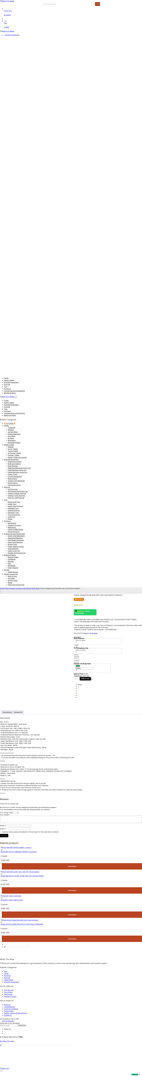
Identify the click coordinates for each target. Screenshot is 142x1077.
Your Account (9, 990)
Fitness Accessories (11, 574)
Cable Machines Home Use (17, 472)
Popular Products (10, 996)
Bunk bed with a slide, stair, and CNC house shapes (22, 876)
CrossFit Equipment (15, 476)
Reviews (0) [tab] (18, 712)
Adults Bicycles (13, 572)
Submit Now (22, 1025)
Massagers (12, 440)
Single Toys (12, 504)
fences (10, 519)
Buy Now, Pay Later (7, 1041)
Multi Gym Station (14, 464)
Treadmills (11, 428)
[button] (92, 679)
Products (12, 588)
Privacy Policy (9, 1011)
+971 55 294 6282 (8, 1021)
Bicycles (6, 570)
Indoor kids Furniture (15, 506)
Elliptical (11, 430)
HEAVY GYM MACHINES (16, 536)
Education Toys (13, 513)
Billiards (11, 447)
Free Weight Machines (16, 540)
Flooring (7, 384)
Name (3, 825)
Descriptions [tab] (7, 712)
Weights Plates (13, 557)
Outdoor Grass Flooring (16, 496)
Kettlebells (11, 566)
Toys (5, 387)
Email (2, 829)
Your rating (5, 813)
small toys (11, 517)
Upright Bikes (13, 432)
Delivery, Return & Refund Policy (15, 1013)
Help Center (8, 994)
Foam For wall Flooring (16, 498)
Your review (5, 815)
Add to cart (85, 678)
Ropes (10, 583)
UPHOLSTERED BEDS (15, 530)
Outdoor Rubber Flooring (17, 493)
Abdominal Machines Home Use (19, 468)
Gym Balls (11, 578)
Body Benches (13, 466)
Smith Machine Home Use (17, 470)
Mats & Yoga (12, 576)
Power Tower (12, 474)
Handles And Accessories (17, 553)
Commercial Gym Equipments (14, 391)
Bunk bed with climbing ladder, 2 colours (19, 852)
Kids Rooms (12, 523)
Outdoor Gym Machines (16, 481)
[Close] (16, 397)
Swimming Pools (14, 510)
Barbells (11, 561)
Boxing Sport (12, 479)
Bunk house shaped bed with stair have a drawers (22, 924)
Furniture (7, 389)
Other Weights (13, 568)
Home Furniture (13, 532)
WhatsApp (135, 1074)
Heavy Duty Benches (15, 542)
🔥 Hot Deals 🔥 (10, 423)
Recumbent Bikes (14, 443)
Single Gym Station (14, 462)
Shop (7, 588)
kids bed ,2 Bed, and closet (12, 900)
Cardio (6, 378)
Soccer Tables (13, 449)
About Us (7, 1005)
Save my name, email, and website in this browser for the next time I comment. (30, 832)
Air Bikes (11, 438)
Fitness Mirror (13, 483)
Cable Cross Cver (14, 551)
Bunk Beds (36, 588)
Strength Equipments (11, 982)
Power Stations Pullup (16, 546)
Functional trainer (14, 485)
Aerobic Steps (13, 580)
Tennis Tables (13, 451)
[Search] (97, 4)
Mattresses (12, 527)
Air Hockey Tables (14, 453)
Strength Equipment (11, 382)
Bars (9, 563)
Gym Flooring (12, 489)
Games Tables (9, 380)
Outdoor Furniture (14, 525)
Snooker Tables (13, 455)
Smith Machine (13, 549)
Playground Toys (14, 502)
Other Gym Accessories (16, 585)
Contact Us (8, 1015)
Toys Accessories (14, 515)
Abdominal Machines (15, 538)
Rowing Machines (14, 434)
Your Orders (8, 992)
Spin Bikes (11, 436)
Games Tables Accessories (17, 457)
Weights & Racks (10, 393)
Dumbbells (12, 559)
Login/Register (9, 1007)
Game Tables (8, 980)
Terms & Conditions (11, 1009)
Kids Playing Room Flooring (18, 491)
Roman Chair (12, 544)
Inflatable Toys (13, 508)
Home (2, 588)
